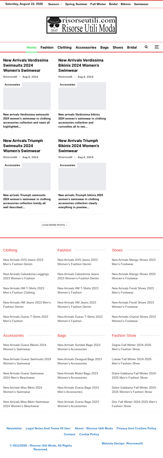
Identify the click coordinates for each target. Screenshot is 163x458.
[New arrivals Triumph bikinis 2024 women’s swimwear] (82, 176)
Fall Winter (98, 4)
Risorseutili (134, 443)
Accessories (86, 47)
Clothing (65, 47)
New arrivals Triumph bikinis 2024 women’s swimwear (78, 145)
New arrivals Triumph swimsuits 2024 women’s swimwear (23, 145)
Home (32, 47)
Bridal (113, 4)
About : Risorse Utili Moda (94, 428)
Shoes (118, 47)
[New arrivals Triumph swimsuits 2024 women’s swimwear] (27, 176)
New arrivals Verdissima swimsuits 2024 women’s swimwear (25, 65)
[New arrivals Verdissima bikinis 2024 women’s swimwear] (82, 96)
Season (53, 4)
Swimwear (141, 4)
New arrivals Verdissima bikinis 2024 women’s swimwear (80, 65)
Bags (104, 47)
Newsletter (14, 428)
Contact (69, 434)
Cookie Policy (89, 434)
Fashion (47, 47)
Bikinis (126, 4)
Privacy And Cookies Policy (136, 428)
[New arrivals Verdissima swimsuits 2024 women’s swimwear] (27, 96)
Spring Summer (76, 4)
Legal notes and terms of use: (48, 428)
